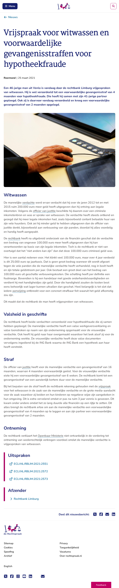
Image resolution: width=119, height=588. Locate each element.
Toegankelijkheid (69, 547)
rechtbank (14, 238)
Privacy (64, 543)
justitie (26, 367)
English (8, 566)
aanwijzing (19, 291)
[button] (101, 585)
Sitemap (8, 543)
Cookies (8, 547)
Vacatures (65, 552)
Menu (12, 6)
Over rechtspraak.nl (71, 556)
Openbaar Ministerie (50, 436)
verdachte (28, 202)
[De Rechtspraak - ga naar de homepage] (13, 529)
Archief (8, 556)
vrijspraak (105, 386)
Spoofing (9, 551)
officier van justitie (44, 211)
